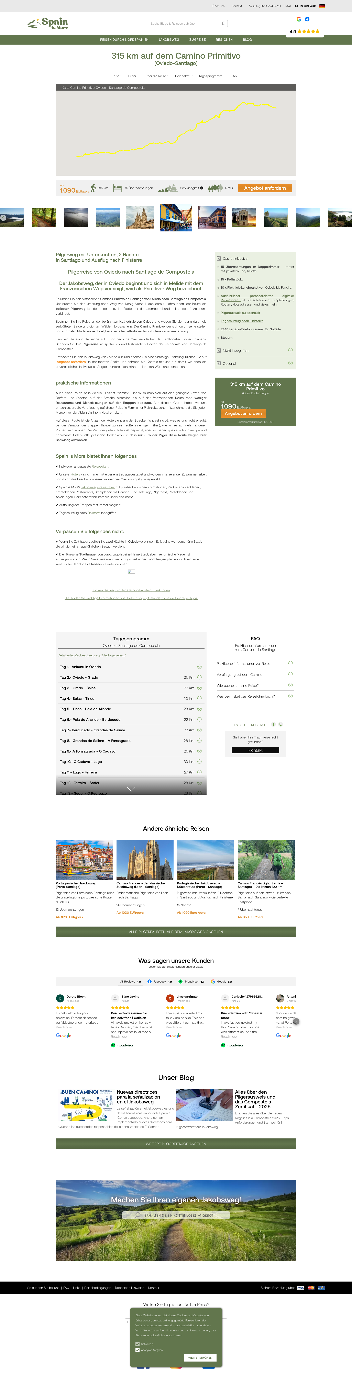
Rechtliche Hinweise (129, 1287)
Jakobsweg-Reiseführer (98, 487)
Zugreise (197, 39)
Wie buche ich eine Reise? (238, 685)
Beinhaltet (182, 76)
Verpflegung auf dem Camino (239, 674)
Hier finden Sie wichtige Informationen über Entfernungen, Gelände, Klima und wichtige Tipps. (131, 598)
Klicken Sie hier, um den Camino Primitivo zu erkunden (131, 590)
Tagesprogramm (210, 76)
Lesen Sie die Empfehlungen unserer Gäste (176, 966)
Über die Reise (155, 76)
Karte (115, 76)
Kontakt (237, 6)
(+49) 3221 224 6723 (267, 6)
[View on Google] (60, 998)
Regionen (224, 39)
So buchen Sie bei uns (43, 1287)
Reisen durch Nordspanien (124, 39)
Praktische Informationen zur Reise (243, 663)
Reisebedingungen (97, 1287)
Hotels (76, 474)
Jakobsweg (169, 39)
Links (76, 1287)
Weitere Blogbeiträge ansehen (176, 1143)
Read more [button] (64, 1027)
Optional (229, 363)
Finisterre (94, 513)
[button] (3, 218)
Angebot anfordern (265, 188)
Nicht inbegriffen (236, 350)
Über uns (218, 6)
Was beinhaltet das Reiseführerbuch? (246, 696)
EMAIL (288, 6)
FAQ (234, 76)
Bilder (132, 76)
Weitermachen (200, 1357)
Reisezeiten (100, 466)
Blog (247, 39)
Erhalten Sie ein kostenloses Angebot (179, 1215)
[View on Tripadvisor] (115, 998)
